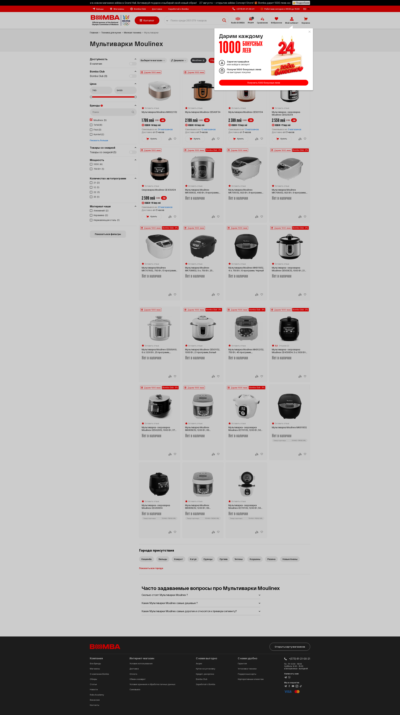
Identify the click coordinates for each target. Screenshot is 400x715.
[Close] (309, 32)
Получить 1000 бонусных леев (263, 82)
